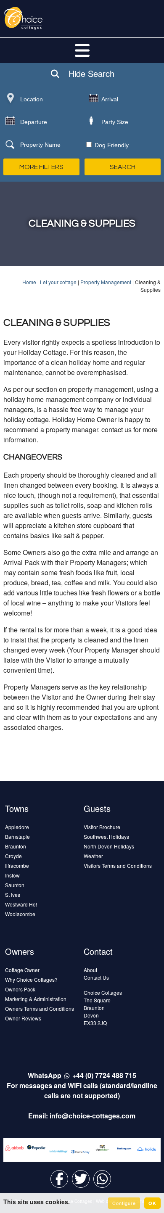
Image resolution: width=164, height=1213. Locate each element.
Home (29, 281)
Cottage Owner (22, 969)
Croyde (13, 855)
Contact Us (96, 977)
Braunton (15, 846)
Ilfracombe (17, 865)
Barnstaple (17, 836)
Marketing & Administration (35, 998)
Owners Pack (20, 989)
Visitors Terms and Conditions (118, 865)
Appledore (17, 826)
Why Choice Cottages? (31, 979)
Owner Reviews (23, 1018)
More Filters (41, 167)
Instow (12, 875)
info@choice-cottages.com (92, 1116)
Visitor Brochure (102, 826)
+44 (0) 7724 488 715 (104, 1075)
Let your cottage (58, 281)
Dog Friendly (111, 145)
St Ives (12, 894)
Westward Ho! (21, 904)
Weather (93, 855)
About (90, 969)
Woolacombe (20, 913)
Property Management (105, 281)
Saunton (14, 884)
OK (152, 1203)
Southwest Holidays (106, 836)
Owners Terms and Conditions (39, 1008)
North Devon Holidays (109, 846)
